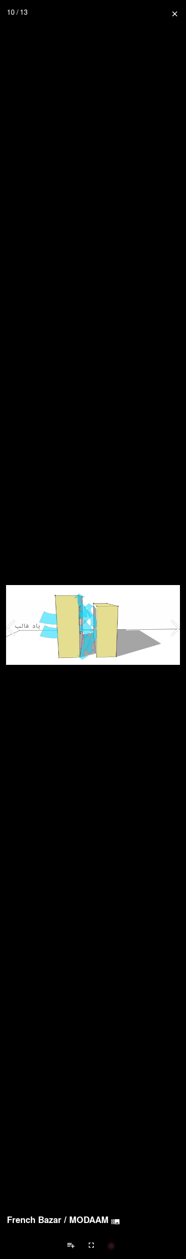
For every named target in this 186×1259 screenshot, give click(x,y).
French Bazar (34, 1219)
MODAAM (89, 1219)
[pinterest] (111, 1245)
